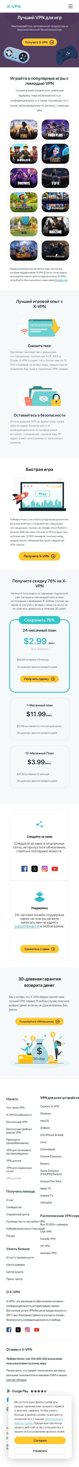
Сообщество (14, 1207)
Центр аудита (14, 1271)
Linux (43, 1142)
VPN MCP (46, 1202)
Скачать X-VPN (49, 1106)
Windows (45, 1113)
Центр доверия (15, 1264)
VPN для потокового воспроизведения (18, 1152)
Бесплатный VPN (16, 1122)
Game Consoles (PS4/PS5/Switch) (51, 1172)
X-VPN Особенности (19, 1114)
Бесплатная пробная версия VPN (19, 1131)
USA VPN (45, 1231)
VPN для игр (13, 1160)
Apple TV (45, 1188)
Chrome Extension (51, 1156)
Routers (44, 1163)
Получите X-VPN (36, 42)
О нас (9, 1200)
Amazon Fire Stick (50, 1181)
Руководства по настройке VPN (25, 1221)
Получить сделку (36, 679)
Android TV (46, 1195)
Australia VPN (48, 1253)
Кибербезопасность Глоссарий (25, 1228)
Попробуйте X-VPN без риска (37, 1021)
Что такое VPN (15, 1107)
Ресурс (10, 1235)
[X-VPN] (13, 6)
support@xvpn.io (27, 926)
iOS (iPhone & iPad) (51, 1135)
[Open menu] (70, 6)
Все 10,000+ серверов (54, 1224)
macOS (44, 1120)
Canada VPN (47, 1238)
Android (44, 1127)
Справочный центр (17, 1214)
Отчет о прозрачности (20, 1257)
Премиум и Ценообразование (17, 1141)
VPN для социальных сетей (19, 1169)
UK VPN (45, 1245)
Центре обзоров (16, 1379)
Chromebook (47, 1149)
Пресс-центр (14, 1279)
